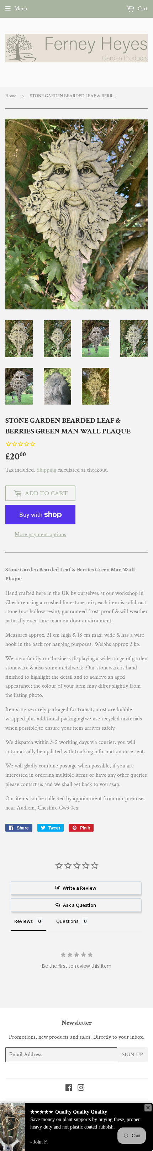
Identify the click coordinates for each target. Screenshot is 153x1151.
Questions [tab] (67, 921)
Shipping (46, 470)
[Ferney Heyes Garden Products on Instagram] (81, 1089)
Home (10, 96)
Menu (20, 8)
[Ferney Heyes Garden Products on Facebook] (69, 1089)
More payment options (40, 534)
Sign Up (132, 1055)
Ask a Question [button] (79, 905)
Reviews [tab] (23, 921)
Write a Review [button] (79, 888)
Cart (142, 8)
